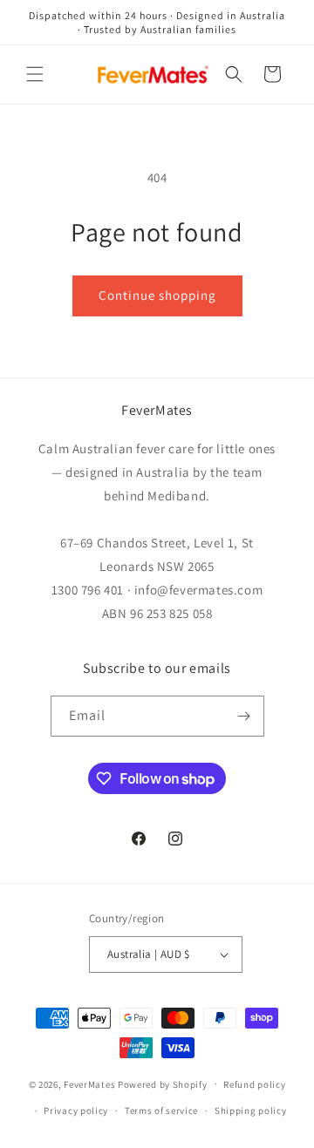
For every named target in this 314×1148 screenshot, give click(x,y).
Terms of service (161, 1110)
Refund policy (254, 1084)
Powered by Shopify (163, 1083)
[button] (35, 74)
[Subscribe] (244, 716)
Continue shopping (157, 295)
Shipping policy (251, 1110)
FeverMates (89, 1083)
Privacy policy (76, 1110)
